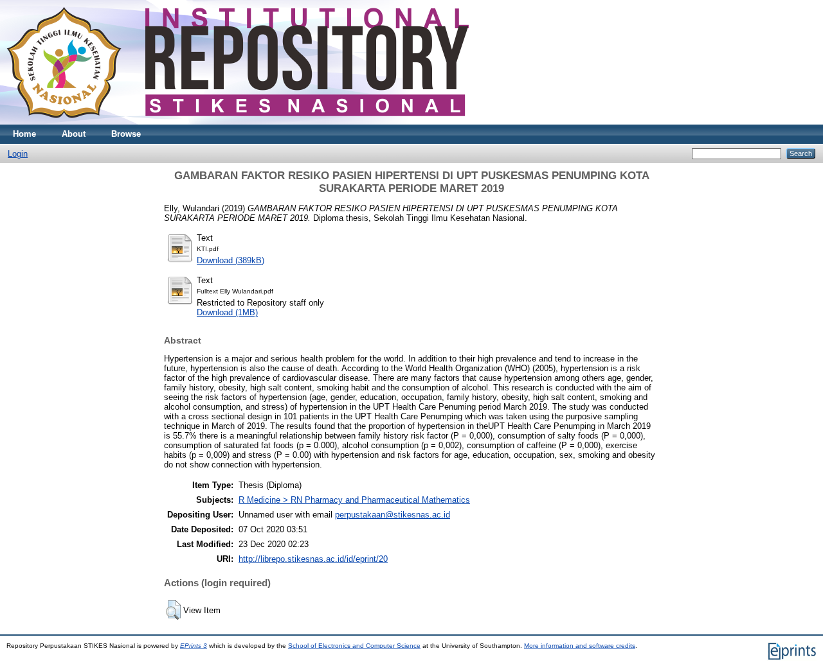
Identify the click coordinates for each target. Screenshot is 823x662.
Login (18, 154)
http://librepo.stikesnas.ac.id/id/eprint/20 (313, 559)
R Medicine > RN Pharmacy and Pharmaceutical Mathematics (354, 500)
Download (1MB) (227, 312)
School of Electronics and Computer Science (354, 645)
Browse (126, 134)
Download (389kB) (230, 260)
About (74, 134)
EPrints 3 (193, 645)
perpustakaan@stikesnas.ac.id (392, 514)
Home (24, 134)
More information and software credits (579, 645)
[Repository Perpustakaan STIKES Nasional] (237, 121)
